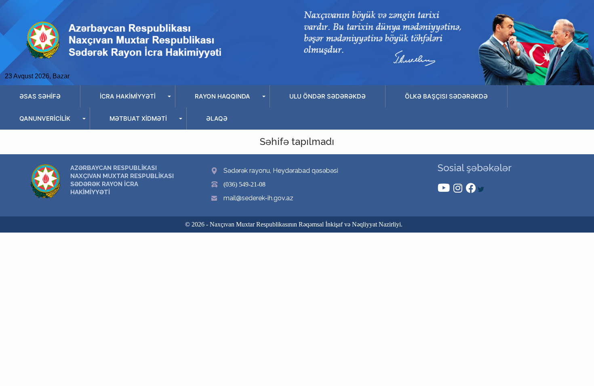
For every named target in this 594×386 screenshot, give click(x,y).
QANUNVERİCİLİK (44, 118)
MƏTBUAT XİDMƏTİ (138, 118)
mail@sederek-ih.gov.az (258, 198)
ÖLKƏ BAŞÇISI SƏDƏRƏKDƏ (446, 96)
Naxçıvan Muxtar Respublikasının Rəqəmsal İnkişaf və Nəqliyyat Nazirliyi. (306, 224)
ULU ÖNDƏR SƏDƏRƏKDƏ (327, 96)
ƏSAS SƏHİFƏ (40, 96)
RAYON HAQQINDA (222, 96)
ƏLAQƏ (216, 118)
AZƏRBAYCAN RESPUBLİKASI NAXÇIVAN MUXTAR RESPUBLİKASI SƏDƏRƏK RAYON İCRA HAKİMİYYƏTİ (122, 180)
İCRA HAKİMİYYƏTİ (128, 96)
